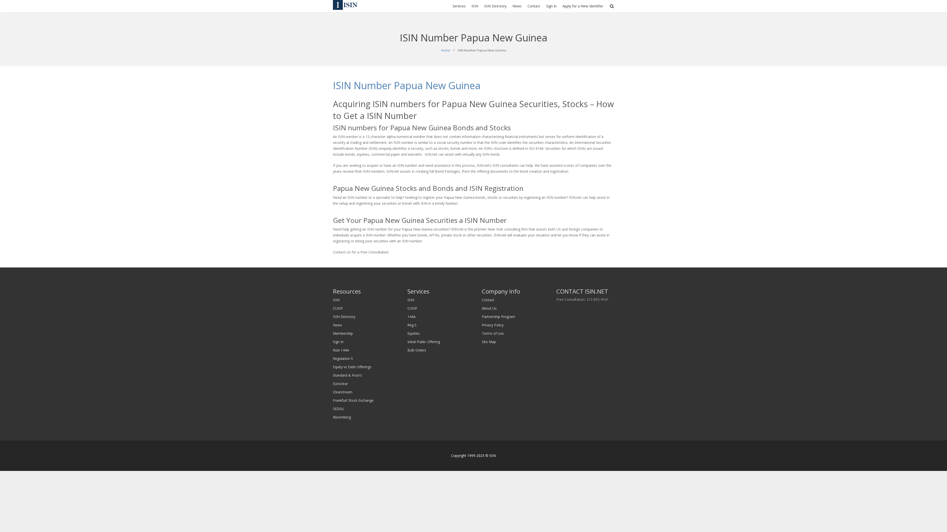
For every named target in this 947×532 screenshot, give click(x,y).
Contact (488, 300)
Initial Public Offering (423, 341)
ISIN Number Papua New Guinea (407, 85)
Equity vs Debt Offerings (352, 367)
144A (411, 316)
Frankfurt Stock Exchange (353, 400)
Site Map (489, 341)
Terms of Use (493, 333)
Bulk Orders (416, 350)
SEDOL (338, 408)
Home (445, 50)
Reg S (412, 325)
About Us (489, 308)
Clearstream (342, 392)
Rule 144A (341, 350)
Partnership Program (498, 316)
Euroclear (340, 383)
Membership (343, 333)
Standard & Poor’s (347, 375)
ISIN (336, 300)
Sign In (338, 341)
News (337, 325)
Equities (413, 333)
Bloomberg (342, 417)
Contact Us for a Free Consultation (361, 252)
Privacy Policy (493, 325)
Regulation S (343, 358)
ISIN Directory (344, 316)
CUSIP (338, 308)
